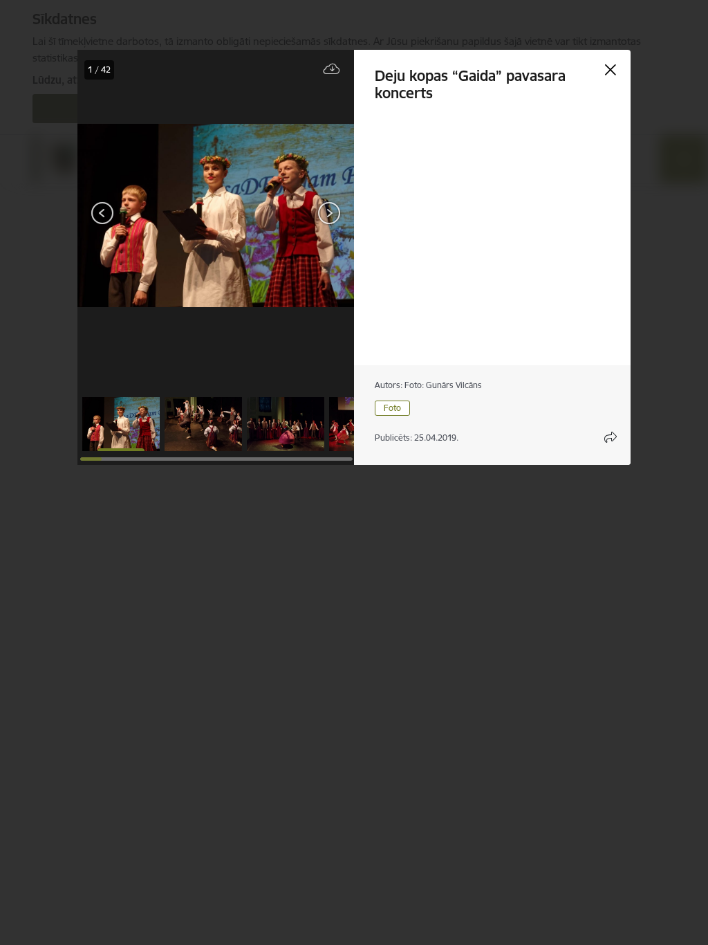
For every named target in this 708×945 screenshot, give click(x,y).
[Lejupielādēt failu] (332, 69)
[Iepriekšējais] (102, 213)
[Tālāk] (329, 213)
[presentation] (118, 214)
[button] (121, 424)
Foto (392, 408)
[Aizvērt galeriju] (610, 70)
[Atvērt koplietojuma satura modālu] (610, 437)
